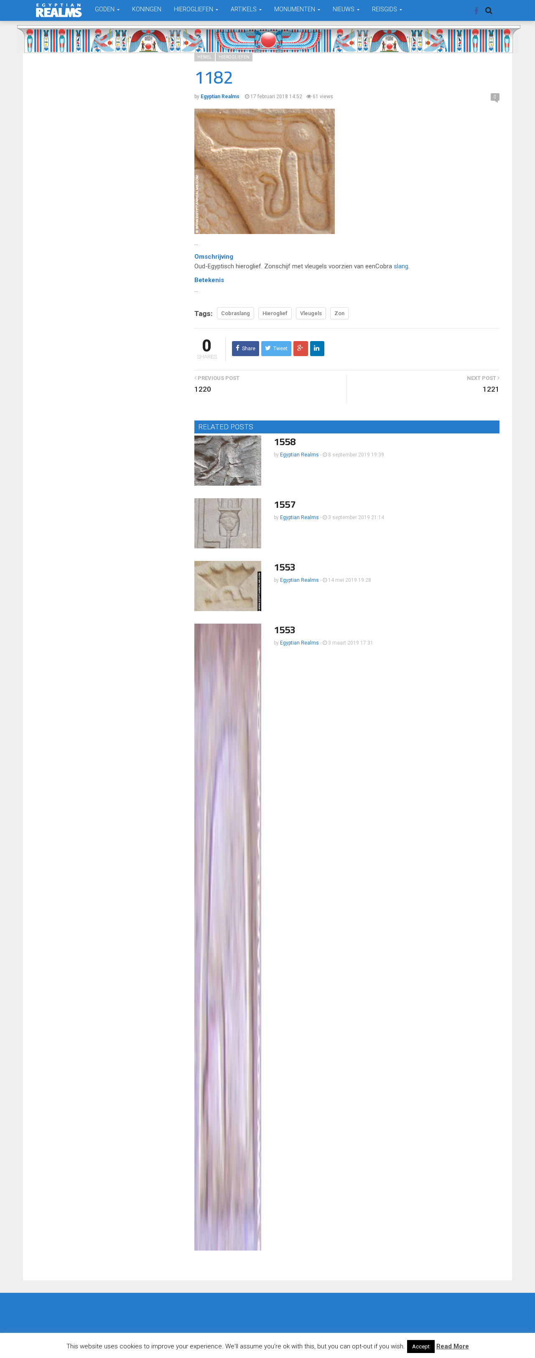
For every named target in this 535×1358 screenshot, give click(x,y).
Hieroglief (275, 313)
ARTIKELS (244, 9)
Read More (452, 1346)
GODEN (105, 9)
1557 (285, 504)
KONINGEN (146, 9)
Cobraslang (235, 313)
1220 (202, 389)
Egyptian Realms (299, 455)
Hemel (204, 57)
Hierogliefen (234, 57)
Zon (339, 313)
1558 (285, 441)
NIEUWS (344, 9)
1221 (491, 389)
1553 (285, 567)
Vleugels (311, 313)
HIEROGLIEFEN (194, 9)
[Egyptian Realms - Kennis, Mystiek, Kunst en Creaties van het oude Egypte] (59, 10)
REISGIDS (385, 9)
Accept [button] (421, 1346)
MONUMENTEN (295, 9)
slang (401, 266)
